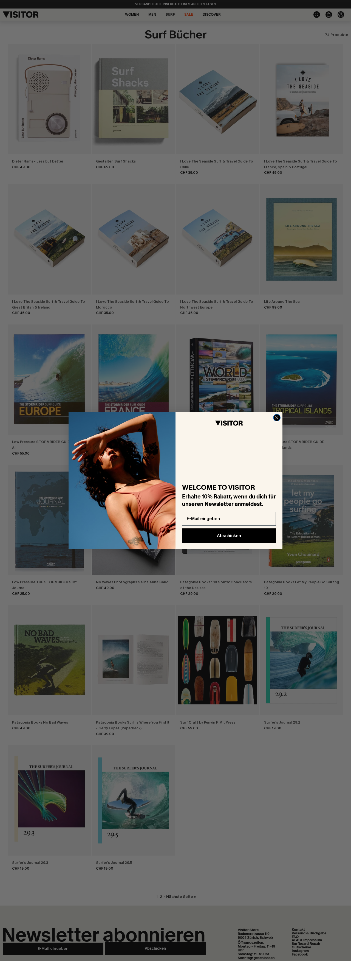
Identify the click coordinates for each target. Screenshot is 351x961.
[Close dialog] (276, 417)
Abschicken (229, 536)
